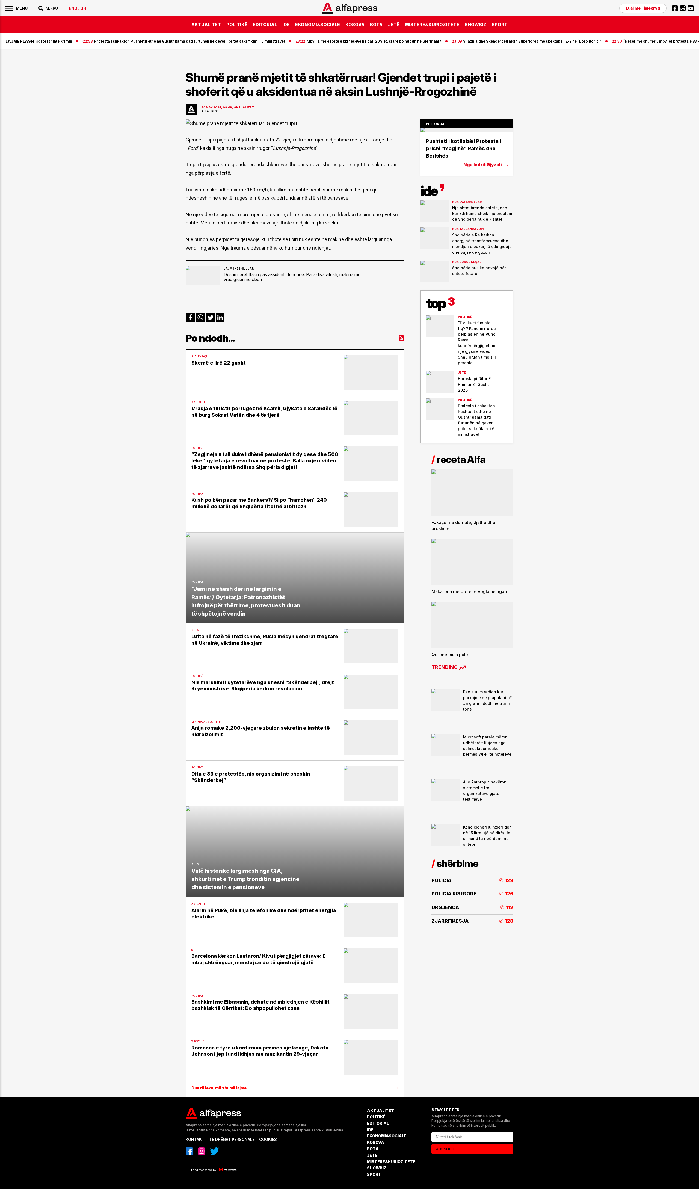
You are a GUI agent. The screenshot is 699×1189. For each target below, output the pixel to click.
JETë (393, 24)
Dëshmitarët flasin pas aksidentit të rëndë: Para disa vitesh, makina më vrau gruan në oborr (292, 277)
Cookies (268, 1139)
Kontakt (195, 1139)
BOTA (376, 24)
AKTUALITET (206, 24)
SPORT (500, 24)
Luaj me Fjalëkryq (643, 8)
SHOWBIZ (475, 24)
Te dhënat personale (231, 1139)
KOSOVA (355, 24)
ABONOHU (445, 1149)
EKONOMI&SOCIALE (317, 24)
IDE (286, 24)
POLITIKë (236, 24)
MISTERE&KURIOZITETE (432, 24)
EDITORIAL (265, 24)
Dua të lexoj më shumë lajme (219, 1088)
